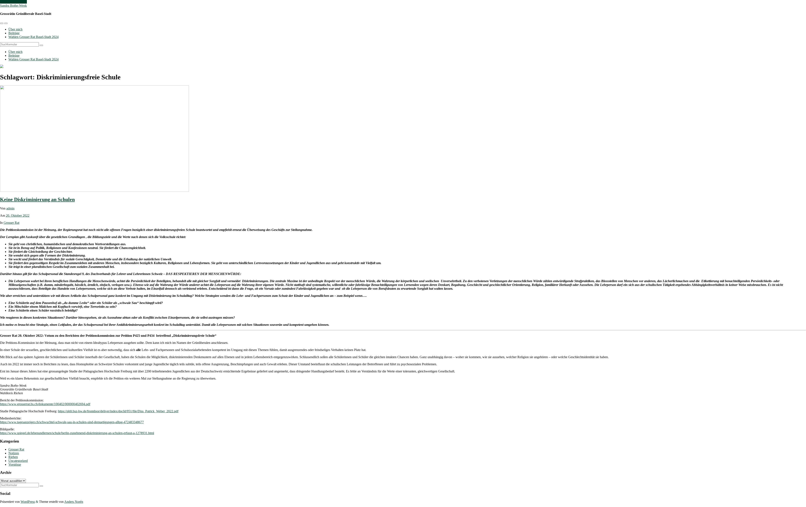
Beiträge (14, 33)
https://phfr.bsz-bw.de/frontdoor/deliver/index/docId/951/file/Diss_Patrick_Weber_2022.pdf (118, 411)
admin (10, 208)
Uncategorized (18, 460)
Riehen (13, 457)
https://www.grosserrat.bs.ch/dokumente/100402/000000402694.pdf (45, 404)
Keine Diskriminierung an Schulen (37, 199)
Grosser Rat (11, 222)
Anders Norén (73, 501)
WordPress (28, 501)
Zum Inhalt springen (13, 2)
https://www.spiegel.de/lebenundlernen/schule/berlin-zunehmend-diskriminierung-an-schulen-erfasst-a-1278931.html (77, 433)
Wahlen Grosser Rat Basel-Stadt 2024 (33, 37)
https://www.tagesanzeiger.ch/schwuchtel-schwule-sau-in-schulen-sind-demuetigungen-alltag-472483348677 (72, 422)
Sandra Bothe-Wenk (13, 5)
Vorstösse (14, 464)
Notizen (13, 453)
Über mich (15, 29)
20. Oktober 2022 (17, 215)
